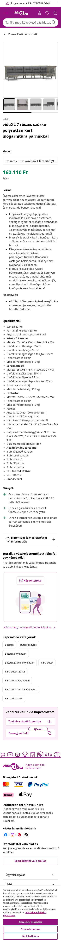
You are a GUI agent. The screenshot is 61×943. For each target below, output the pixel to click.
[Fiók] (39, 13)
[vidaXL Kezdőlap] (21, 13)
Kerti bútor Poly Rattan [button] (17, 680)
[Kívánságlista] (47, 13)
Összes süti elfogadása (30, 922)
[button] (30, 875)
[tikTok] (26, 834)
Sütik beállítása (30, 936)
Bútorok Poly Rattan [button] (15, 653)
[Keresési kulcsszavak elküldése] (53, 22)
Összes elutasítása (30, 929)
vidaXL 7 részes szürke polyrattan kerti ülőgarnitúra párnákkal (26, 130)
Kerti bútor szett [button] (14, 698)
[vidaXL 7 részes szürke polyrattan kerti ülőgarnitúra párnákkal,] (30, 69)
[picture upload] (30, 603)
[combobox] (30, 22)
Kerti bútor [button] (47, 662)
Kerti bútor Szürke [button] (15, 671)
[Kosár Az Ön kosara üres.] (55, 13)
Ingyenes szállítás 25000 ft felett (30, 3)
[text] (15, 173)
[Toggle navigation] (6, 13)
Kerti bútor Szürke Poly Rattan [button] (21, 689)
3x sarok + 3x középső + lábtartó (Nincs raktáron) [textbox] (31, 161)
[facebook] (5, 834)
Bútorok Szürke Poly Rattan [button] (19, 662)
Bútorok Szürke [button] (28, 644)
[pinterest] (19, 834)
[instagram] (12, 834)
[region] (30, 912)
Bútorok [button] (9, 644)
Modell (7, 151)
